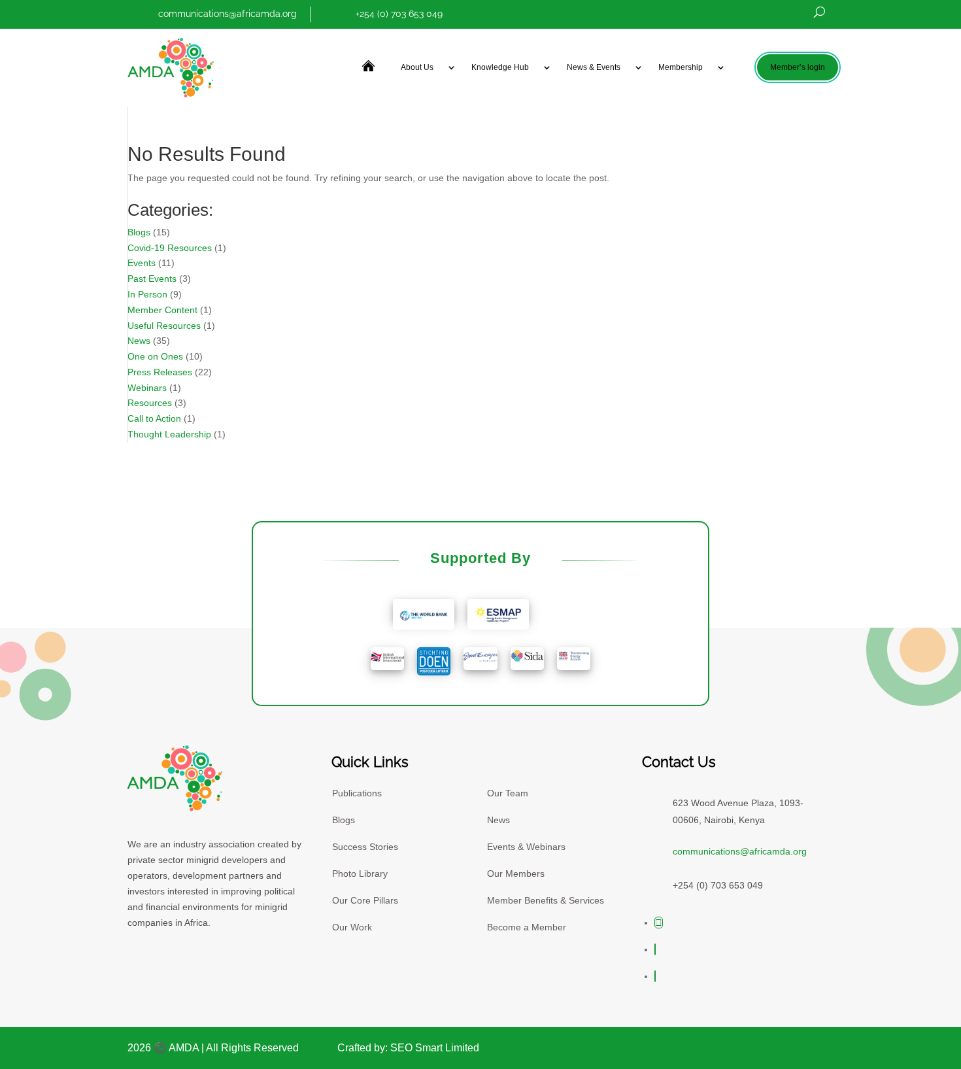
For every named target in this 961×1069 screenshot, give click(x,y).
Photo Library (360, 873)
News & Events (593, 67)
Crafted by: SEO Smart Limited (408, 1047)
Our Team (507, 793)
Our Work (352, 927)
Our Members (516, 873)
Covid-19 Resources (169, 248)
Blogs (138, 232)
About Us (417, 67)
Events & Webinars (526, 846)
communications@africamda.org (227, 13)
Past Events (152, 278)
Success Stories (365, 846)
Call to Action (154, 418)
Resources (149, 403)
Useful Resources (164, 325)
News (138, 340)
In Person (147, 294)
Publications (357, 793)
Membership (680, 67)
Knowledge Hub (500, 67)
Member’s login (797, 67)
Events (141, 263)
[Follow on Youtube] (655, 949)
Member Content (162, 310)
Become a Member (526, 927)
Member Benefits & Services (545, 900)
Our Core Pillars (365, 900)
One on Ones (155, 356)
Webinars (147, 387)
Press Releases (159, 372)
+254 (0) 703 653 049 (399, 13)
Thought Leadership (169, 434)
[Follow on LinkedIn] (655, 976)
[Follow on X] (658, 922)
